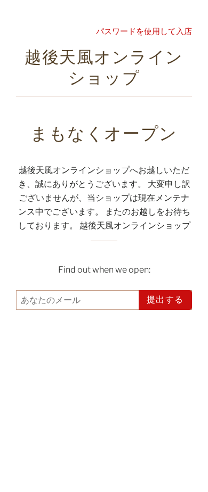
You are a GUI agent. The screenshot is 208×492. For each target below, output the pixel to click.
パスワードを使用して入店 (144, 31)
